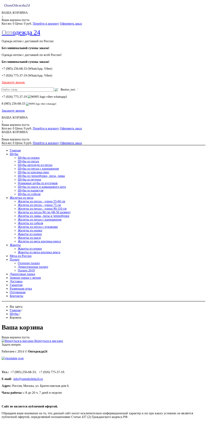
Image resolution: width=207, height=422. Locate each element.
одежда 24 (21, 32)
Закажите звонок (13, 82)
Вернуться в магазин (48, 341)
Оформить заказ (71, 23)
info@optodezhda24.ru (28, 379)
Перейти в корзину (46, 23)
